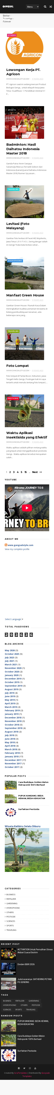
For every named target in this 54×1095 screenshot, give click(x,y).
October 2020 (12, 671)
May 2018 (10, 742)
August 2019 (11, 689)
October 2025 (12, 654)
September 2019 (13, 685)
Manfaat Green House (25, 295)
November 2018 (13, 721)
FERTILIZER (11, 899)
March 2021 (11, 664)
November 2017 (13, 763)
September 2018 (13, 728)
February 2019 (12, 710)
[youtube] (35, 1068)
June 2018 (10, 738)
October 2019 (12, 682)
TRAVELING (13, 189)
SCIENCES (10, 921)
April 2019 (10, 703)
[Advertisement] (27, 586)
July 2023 (9, 657)
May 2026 (10, 650)
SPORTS (12, 110)
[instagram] (30, 1068)
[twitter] (24, 1068)
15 (25, 472)
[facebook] (19, 1068)
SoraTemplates (20, 1073)
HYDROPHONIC (15, 261)
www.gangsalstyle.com (20, 545)
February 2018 (12, 753)
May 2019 (10, 699)
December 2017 (13, 760)
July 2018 (9, 735)
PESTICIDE (13, 398)
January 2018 (11, 756)
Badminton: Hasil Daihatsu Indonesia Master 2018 (23, 149)
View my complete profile (17, 549)
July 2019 (9, 692)
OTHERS (12, 35)
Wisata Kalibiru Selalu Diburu (22, 826)
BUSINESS (10, 894)
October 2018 (12, 724)
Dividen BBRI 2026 (26, 964)
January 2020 (11, 675)
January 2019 (11, 714)
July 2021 (9, 660)
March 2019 (11, 707)
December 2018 (13, 717)
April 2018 (10, 745)
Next (35, 472)
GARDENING (11, 903)
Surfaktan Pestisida (28, 809)
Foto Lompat (17, 366)
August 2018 (11, 731)
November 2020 (13, 668)
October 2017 (12, 767)
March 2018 (11, 749)
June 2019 (10, 696)
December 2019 (13, 678)
